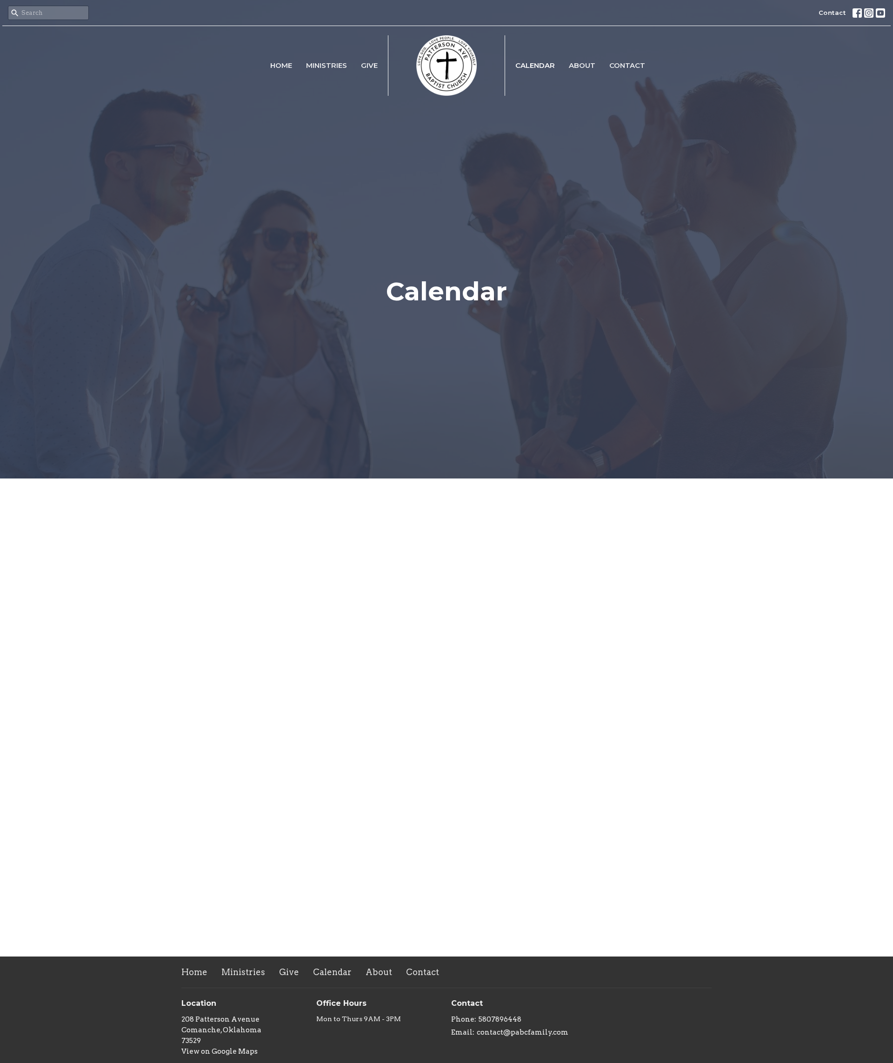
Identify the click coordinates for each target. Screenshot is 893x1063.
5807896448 (500, 1019)
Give (369, 65)
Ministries (326, 65)
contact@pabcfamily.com (522, 1032)
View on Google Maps (219, 1051)
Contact (832, 12)
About (582, 65)
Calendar (535, 65)
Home (281, 65)
